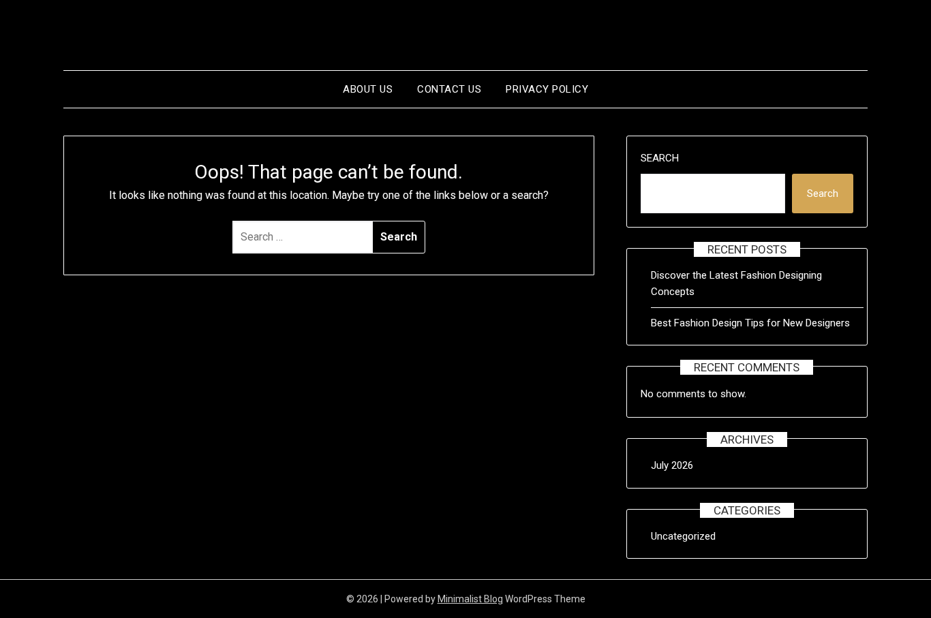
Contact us (449, 89)
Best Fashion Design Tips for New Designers (750, 323)
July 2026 (672, 465)
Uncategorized (683, 536)
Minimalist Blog (470, 598)
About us (368, 89)
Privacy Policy (547, 89)
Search (660, 158)
